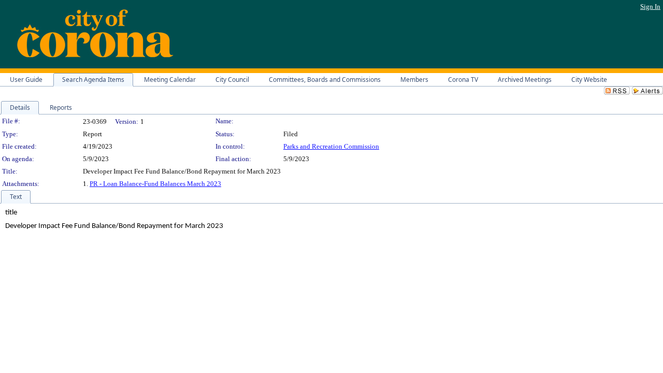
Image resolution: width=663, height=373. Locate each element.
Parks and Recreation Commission (331, 146)
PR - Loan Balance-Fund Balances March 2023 (155, 184)
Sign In (650, 6)
